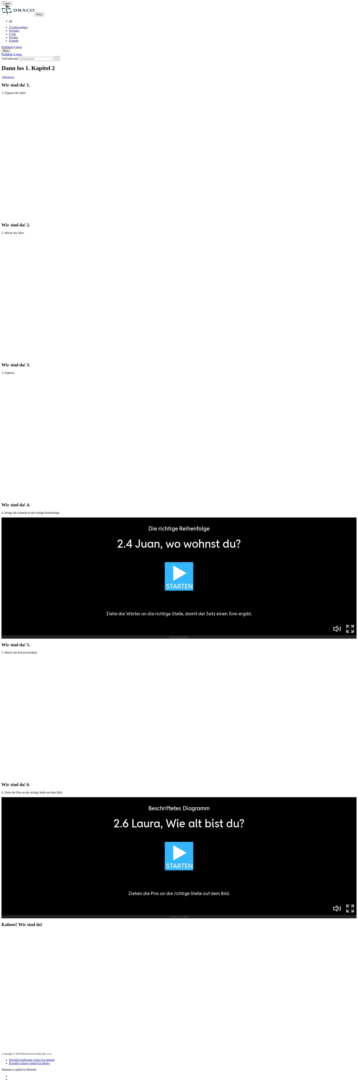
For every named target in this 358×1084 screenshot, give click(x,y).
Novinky (14, 30)
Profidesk (7, 47)
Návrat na (7, 77)
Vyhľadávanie (9, 58)
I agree (6, 3)
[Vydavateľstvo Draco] (18, 14)
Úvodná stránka (18, 27)
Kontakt (13, 40)
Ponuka (13, 37)
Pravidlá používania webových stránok (32, 1059)
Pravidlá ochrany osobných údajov (29, 1063)
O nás (12, 34)
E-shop (17, 47)
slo (10, 21)
